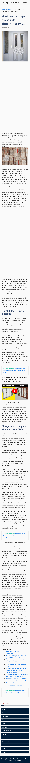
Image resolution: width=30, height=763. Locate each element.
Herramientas (6, 731)
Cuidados (5, 720)
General (4, 727)
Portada (4, 9)
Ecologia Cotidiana (10, 2)
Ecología (5, 723)
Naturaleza (5, 741)
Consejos (5, 716)
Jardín (4, 738)
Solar (3, 752)
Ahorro (4, 709)
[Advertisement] (15, 79)
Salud (4, 748)
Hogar (10, 9)
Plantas (4, 745)
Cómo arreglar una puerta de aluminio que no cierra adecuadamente (16, 670)
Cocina (4, 713)
